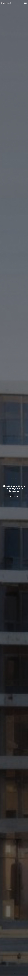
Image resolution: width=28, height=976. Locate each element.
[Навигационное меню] (25, 3)
